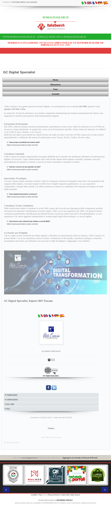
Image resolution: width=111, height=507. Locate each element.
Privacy (51, 428)
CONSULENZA (12, 400)
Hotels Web (65, 495)
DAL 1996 (10, 404)
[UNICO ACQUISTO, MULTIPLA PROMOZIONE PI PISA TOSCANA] (56, 475)
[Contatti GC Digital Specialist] (51, 360)
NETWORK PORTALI (65, 500)
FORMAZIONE (11, 395)
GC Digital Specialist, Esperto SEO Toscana (28, 300)
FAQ (8, 409)
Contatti (55, 94)
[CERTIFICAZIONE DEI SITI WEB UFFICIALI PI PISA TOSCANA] (98, 475)
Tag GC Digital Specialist (11, 442)
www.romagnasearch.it (29, 458)
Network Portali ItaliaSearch (24, 2)
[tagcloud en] (89, 3)
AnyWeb (34, 495)
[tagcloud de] (100, 3)
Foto (55, 89)
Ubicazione (55, 84)
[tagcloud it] (84, 3)
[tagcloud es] (105, 3)
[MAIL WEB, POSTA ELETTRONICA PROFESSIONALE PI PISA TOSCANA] (14, 475)
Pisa (40, 495)
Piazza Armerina (54, 495)
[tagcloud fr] (94, 3)
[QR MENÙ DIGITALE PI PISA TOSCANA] (35, 475)
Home (55, 80)
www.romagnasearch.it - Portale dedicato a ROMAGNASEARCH (44, 36)
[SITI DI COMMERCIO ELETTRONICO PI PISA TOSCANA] (77, 475)
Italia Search (75, 495)
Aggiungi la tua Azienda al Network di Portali (79, 458)
